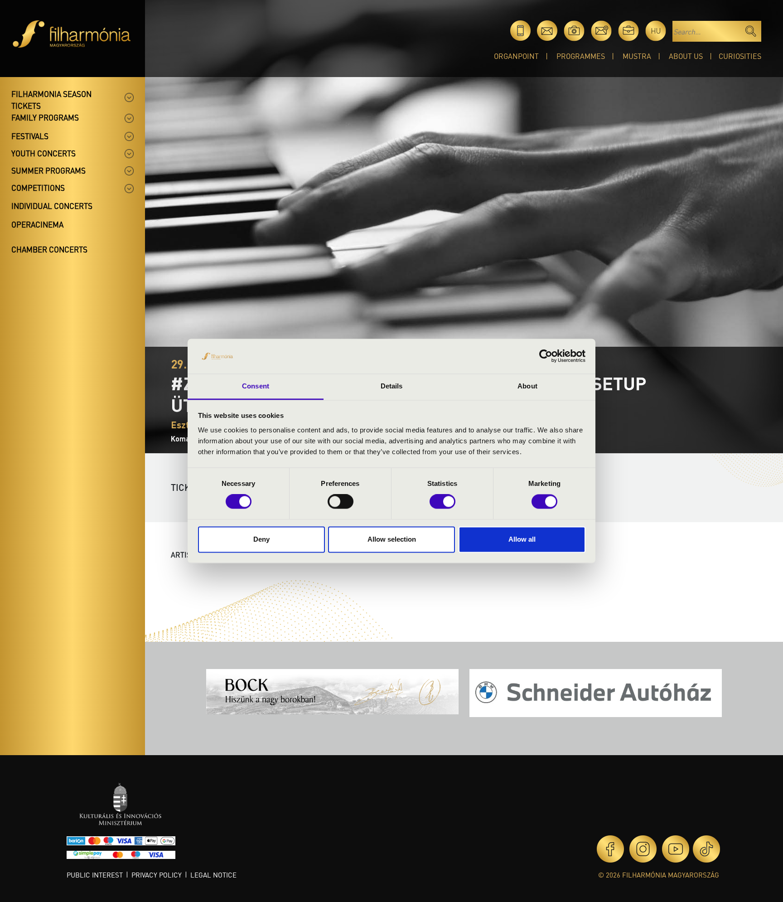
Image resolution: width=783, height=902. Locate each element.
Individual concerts (51, 206)
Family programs (45, 117)
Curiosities (740, 56)
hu (656, 30)
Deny (261, 539)
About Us (686, 56)
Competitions (38, 188)
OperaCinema (37, 224)
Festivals (29, 136)
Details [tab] (392, 386)
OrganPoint (516, 56)
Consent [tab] (255, 386)
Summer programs (48, 170)
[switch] (340, 502)
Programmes (580, 56)
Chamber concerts (49, 249)
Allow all (522, 539)
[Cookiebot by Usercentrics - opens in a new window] (545, 356)
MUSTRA (637, 56)
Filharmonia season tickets (51, 100)
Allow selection (391, 539)
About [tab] (527, 386)
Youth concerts (43, 153)
